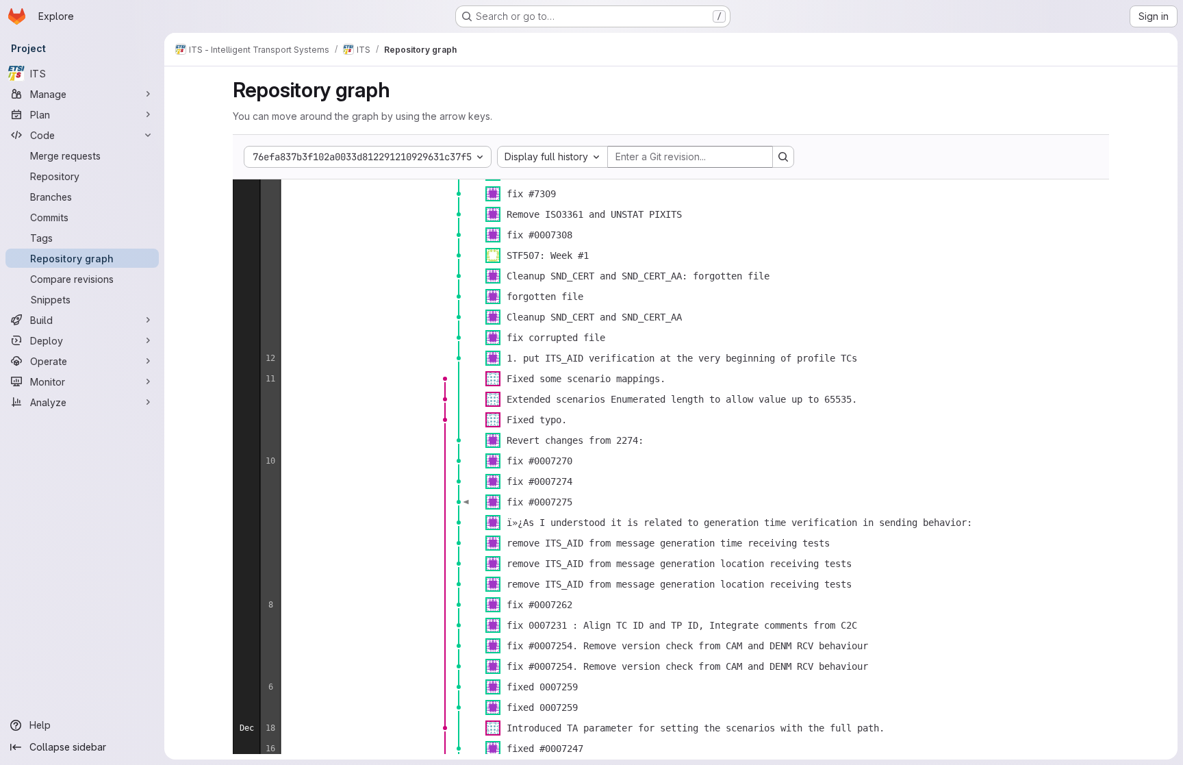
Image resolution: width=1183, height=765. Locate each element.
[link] (459, 194)
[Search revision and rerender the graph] (783, 157)
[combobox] (552, 157)
